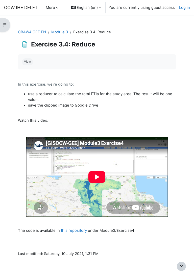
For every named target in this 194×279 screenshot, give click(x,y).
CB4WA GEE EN (32, 32)
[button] (86, 7)
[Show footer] (181, 266)
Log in (184, 7)
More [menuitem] (50, 7)
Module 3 (59, 32)
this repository (74, 230)
